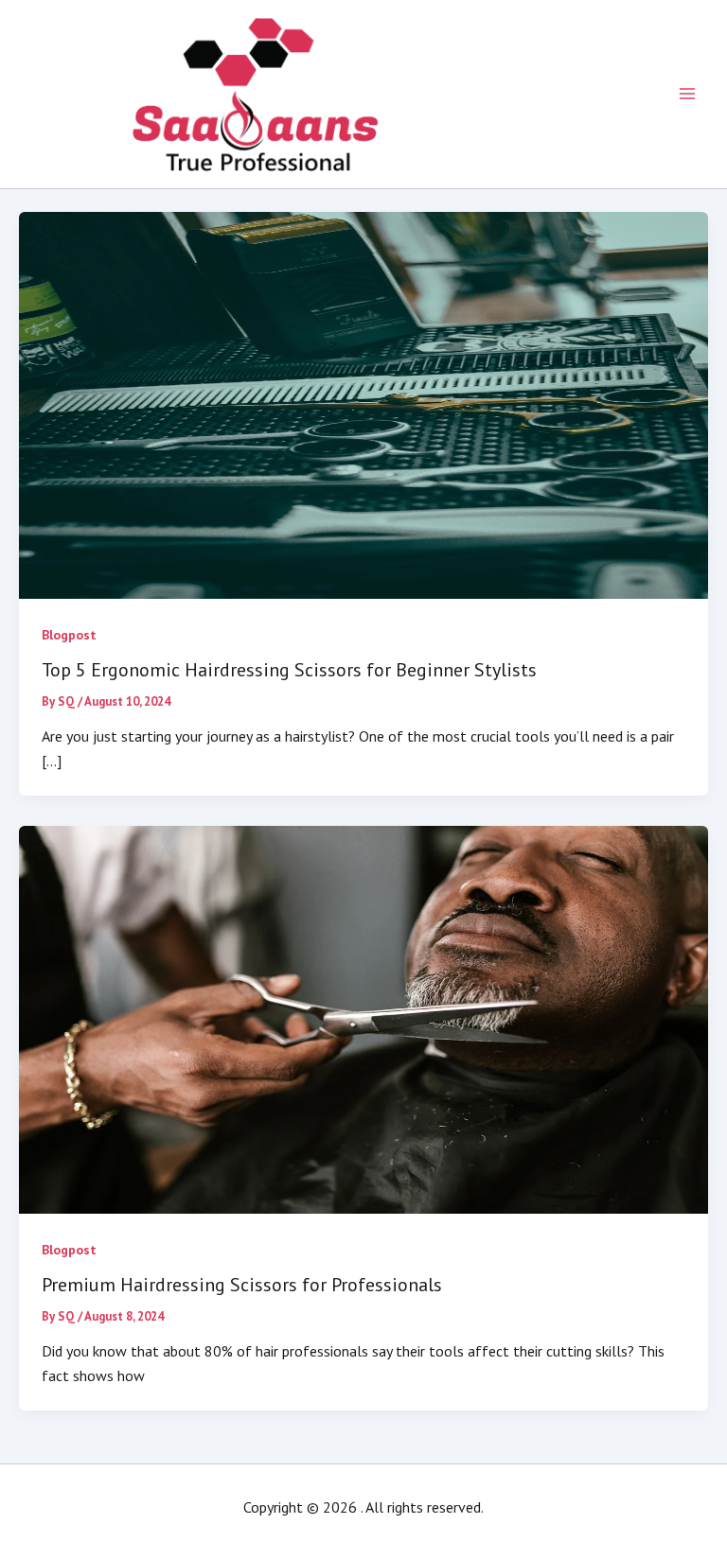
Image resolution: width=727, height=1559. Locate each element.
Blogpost (69, 634)
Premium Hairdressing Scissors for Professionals (242, 1284)
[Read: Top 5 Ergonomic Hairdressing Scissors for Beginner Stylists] (363, 403)
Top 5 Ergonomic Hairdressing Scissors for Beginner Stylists (289, 669)
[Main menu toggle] (687, 93)
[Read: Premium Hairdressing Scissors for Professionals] (363, 1017)
